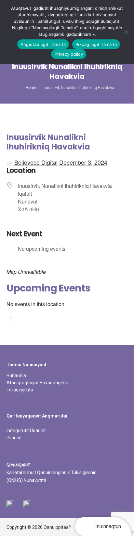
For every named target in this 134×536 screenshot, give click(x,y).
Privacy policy (68, 54)
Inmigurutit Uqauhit (26, 430)
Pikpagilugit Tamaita (96, 44)
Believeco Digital (36, 162)
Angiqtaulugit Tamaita (43, 44)
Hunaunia (16, 375)
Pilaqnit (14, 437)
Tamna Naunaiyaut (27, 364)
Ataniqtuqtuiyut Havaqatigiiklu (37, 382)
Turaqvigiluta (20, 389)
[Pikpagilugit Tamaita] (126, 32)
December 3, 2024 (83, 162)
